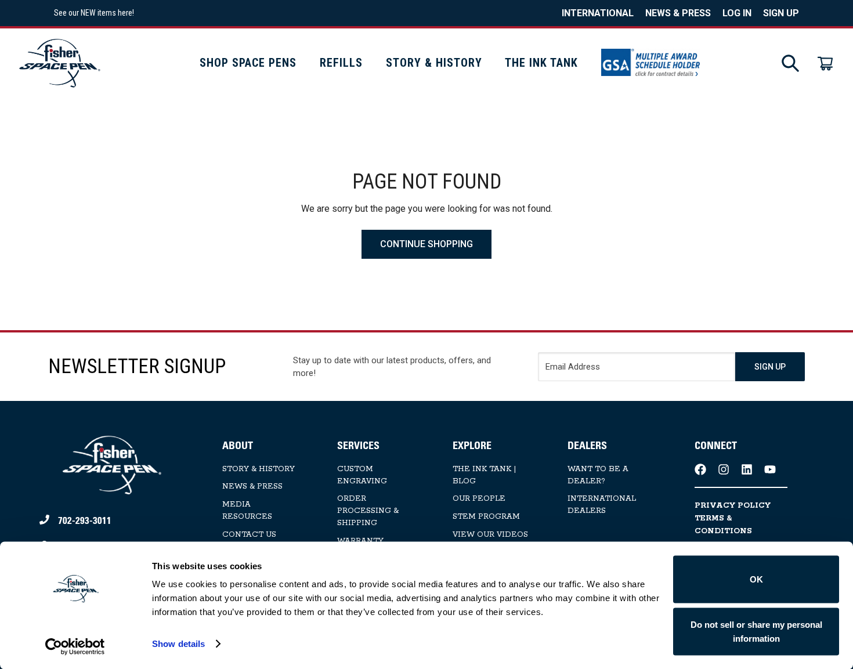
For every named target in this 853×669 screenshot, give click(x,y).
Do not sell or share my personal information (756, 631)
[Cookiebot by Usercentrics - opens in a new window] (75, 646)
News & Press (678, 13)
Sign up (781, 13)
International (598, 13)
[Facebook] (700, 469)
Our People (479, 499)
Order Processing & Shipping (368, 511)
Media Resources (247, 511)
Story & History (434, 63)
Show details (178, 644)
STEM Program (486, 517)
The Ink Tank (541, 63)
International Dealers (602, 505)
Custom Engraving (362, 475)
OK (756, 579)
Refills (341, 63)
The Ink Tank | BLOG (484, 475)
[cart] (825, 63)
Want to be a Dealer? (598, 475)
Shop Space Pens (248, 63)
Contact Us (249, 535)
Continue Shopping (426, 243)
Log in (736, 13)
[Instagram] (723, 469)
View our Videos (490, 535)
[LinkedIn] (747, 469)
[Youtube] (770, 469)
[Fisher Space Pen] (59, 63)
